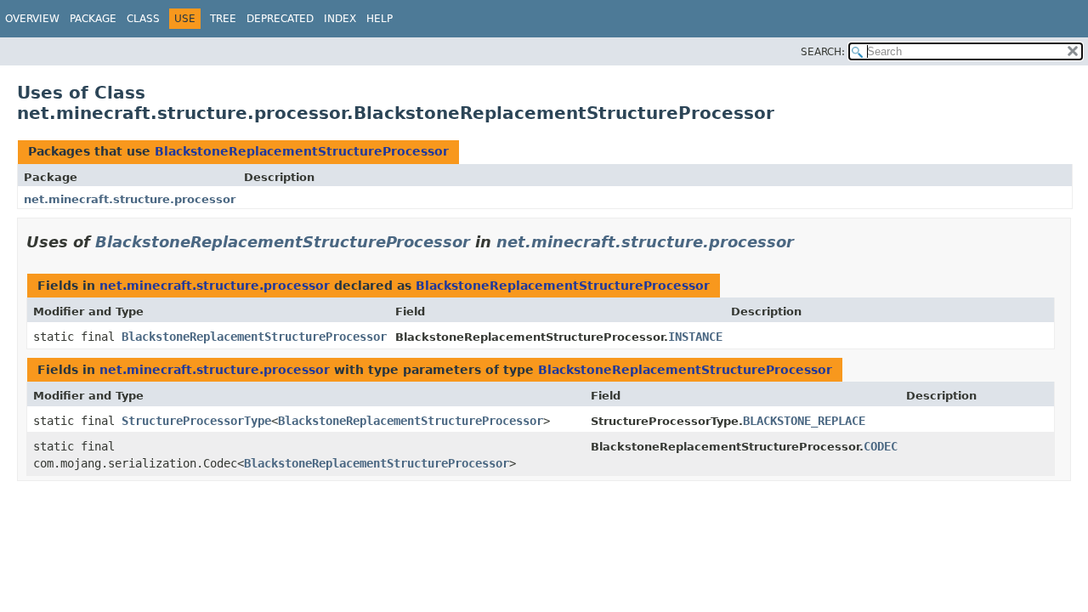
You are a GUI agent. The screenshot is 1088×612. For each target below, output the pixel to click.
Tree (223, 19)
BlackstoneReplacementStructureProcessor (302, 151)
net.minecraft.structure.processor (129, 199)
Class (143, 19)
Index (340, 19)
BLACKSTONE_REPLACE (804, 421)
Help (379, 19)
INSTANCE (695, 336)
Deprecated (280, 19)
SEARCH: (823, 52)
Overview (32, 19)
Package (93, 19)
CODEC (881, 446)
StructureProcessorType (196, 421)
